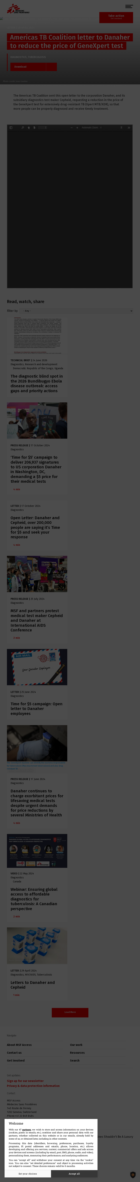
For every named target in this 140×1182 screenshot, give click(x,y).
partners (26, 1129)
